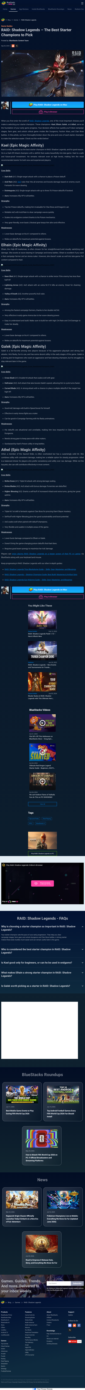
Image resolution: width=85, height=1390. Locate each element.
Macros (27, 1327)
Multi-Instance (29, 1322)
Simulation (4, 1363)
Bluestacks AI (5, 1322)
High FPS (28, 1347)
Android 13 (4, 1332)
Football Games (6, 1371)
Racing (3, 1358)
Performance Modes (31, 1340)
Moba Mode (29, 1320)
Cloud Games (5, 1346)
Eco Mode (28, 1330)
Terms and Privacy (6, 1382)
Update (70, 1315)
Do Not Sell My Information (41, 1382)
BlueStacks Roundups (56, 9)
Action (3, 1348)
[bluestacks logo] (8, 3)
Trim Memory (29, 1342)
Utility (27, 1352)
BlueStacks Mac (6, 1317)
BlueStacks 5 (5, 1320)
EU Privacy (30, 1382)
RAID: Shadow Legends (28, 20)
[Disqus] (40, 1030)
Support (71, 1312)
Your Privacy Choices (44, 1389)
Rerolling (27, 1337)
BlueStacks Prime (6, 1315)
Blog (9, 20)
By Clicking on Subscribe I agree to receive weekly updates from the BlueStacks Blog (65, 1289)
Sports (3, 1366)
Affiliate (49, 1317)
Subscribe (77, 1283)
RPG (30, 823)
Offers (3, 1327)
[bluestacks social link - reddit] (74, 1325)
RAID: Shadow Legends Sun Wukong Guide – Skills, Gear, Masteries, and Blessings (38, 580)
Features (28, 1312)
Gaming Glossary (52, 1343)
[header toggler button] (82, 3)
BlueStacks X (40, 823)
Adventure (4, 1351)
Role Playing (47, 818)
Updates (31, 662)
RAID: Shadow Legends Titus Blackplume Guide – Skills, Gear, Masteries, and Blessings (40, 569)
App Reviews (24, 9)
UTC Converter (29, 1355)
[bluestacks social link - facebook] (79, 1325)
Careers (49, 1322)
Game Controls (29, 1315)
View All (42, 804)
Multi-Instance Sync (31, 1325)
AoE (19, 182)
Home (5, 9)
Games (13, 9)
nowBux (3, 1330)
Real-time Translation (31, 1332)
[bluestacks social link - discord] (70, 1325)
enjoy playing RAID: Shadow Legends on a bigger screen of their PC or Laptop (46, 554)
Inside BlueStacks (38, 9)
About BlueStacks (52, 1315)
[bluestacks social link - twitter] (70, 1330)
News (69, 9)
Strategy (3, 1368)
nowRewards (5, 1335)
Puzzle (3, 1356)
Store (2, 1325)
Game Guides (32, 631)
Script (27, 1345)
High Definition (29, 1350)
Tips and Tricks (34, 818)
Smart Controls (30, 1335)
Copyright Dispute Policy (19, 1382)
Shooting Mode (30, 1317)
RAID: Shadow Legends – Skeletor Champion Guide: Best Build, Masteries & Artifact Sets (41, 574)
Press (48, 1325)
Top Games (4, 1343)
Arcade (3, 1353)
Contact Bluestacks (53, 1320)
